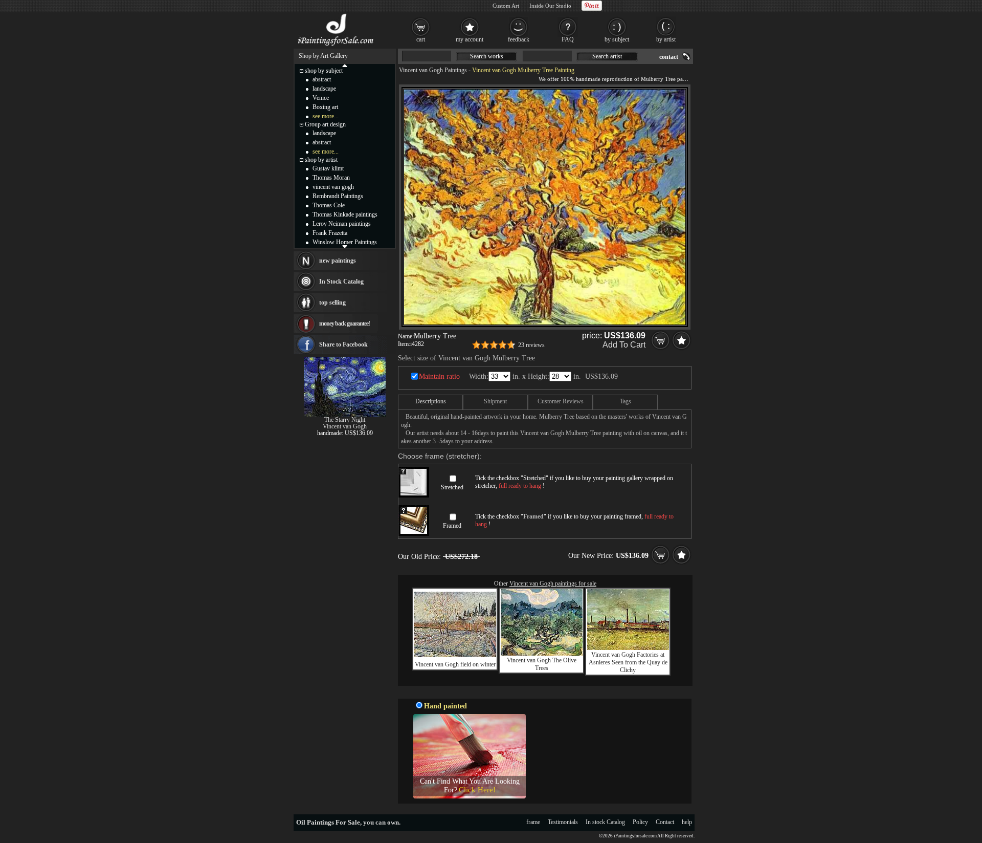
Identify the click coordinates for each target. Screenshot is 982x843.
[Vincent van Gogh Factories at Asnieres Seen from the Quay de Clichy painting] (628, 648)
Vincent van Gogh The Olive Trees (541, 664)
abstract (322, 79)
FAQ (568, 39)
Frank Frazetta (330, 232)
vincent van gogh (333, 186)
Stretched (452, 487)
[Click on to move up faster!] (344, 65)
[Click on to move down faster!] (344, 246)
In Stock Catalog (341, 281)
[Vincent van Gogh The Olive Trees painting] (542, 653)
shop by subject (324, 70)
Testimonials (563, 822)
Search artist (607, 56)
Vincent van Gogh (345, 426)
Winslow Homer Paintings (345, 242)
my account (469, 39)
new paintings (337, 260)
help (687, 822)
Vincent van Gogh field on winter (455, 664)
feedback (518, 39)
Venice (321, 97)
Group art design (325, 124)
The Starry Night (344, 419)
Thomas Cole (329, 205)
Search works (486, 56)
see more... (326, 116)
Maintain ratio (439, 376)
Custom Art (506, 6)
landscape (324, 88)
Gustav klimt (328, 168)
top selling (332, 302)
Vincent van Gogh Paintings (433, 70)
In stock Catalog (605, 822)
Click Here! (477, 790)
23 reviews (531, 345)
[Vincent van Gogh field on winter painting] (455, 654)
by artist (666, 39)
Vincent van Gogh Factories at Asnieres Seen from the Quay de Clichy (628, 662)
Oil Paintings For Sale (328, 822)
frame (533, 822)
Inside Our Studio (550, 6)
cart (420, 39)
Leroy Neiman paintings (342, 223)
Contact (665, 822)
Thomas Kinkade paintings (345, 214)
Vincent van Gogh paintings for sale (552, 583)
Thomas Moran (331, 177)
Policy (640, 822)
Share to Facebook (343, 344)
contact (668, 56)
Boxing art (325, 107)
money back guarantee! (344, 323)
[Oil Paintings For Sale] (336, 46)
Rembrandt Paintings (338, 196)
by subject (617, 39)
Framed (452, 525)
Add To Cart (623, 344)
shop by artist (321, 159)
